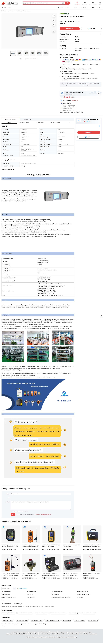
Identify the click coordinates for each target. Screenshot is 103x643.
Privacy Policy (74, 637)
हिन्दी (72, 633)
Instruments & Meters (10, 10)
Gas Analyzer (28, 10)
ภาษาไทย (76, 633)
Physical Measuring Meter (41, 613)
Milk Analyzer (80, 597)
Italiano (44, 633)
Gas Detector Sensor (31, 591)
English (16, 633)
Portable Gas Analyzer (74, 613)
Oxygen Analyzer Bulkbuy (40, 624)
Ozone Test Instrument (79, 620)
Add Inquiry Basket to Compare (29, 59)
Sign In (62, 112)
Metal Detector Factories (36, 620)
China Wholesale (45, 632)
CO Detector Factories (8, 620)
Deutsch (48, 633)
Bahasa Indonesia (93, 633)
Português (26, 633)
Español (21, 633)
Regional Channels (69, 632)
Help (75, 7)
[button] (69, 122)
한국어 (63, 633)
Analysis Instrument (20, 10)
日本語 (68, 633)
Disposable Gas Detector (57, 591)
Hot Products (14, 632)
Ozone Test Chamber (93, 620)
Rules (100, 7)
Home (3, 10)
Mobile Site (84, 632)
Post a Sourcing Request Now (43, 514)
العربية (59, 633)
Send (13, 514)
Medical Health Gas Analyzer (89, 613)
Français (32, 633)
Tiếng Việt (86, 633)
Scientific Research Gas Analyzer (58, 613)
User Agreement (60, 637)
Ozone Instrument (67, 620)
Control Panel (30, 594)
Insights (89, 632)
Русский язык (38, 633)
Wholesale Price (53, 632)
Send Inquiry (69, 28)
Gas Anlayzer (55, 594)
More (3, 626)
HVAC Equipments (31, 597)
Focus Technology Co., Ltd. (41, 637)
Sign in (99, 4)
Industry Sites (61, 632)
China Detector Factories (22, 620)
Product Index (77, 632)
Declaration (67, 637)
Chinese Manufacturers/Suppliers (33, 632)
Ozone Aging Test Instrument (24, 624)
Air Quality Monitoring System (8, 597)
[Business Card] (99, 126)
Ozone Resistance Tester (8, 624)
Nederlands (54, 633)
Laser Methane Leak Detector (83, 594)
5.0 (83, 121)
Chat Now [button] (92, 28)
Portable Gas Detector (82, 591)
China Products (22, 632)
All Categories (7, 7)
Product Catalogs (23, 588)
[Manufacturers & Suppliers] (10, 3)
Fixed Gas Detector (6, 594)
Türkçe (81, 633)
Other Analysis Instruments (9, 613)
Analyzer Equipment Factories (52, 620)
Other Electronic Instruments (25, 613)
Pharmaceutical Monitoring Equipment (61, 597)
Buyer (67, 7)
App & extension (83, 7)
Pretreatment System (6, 591)
